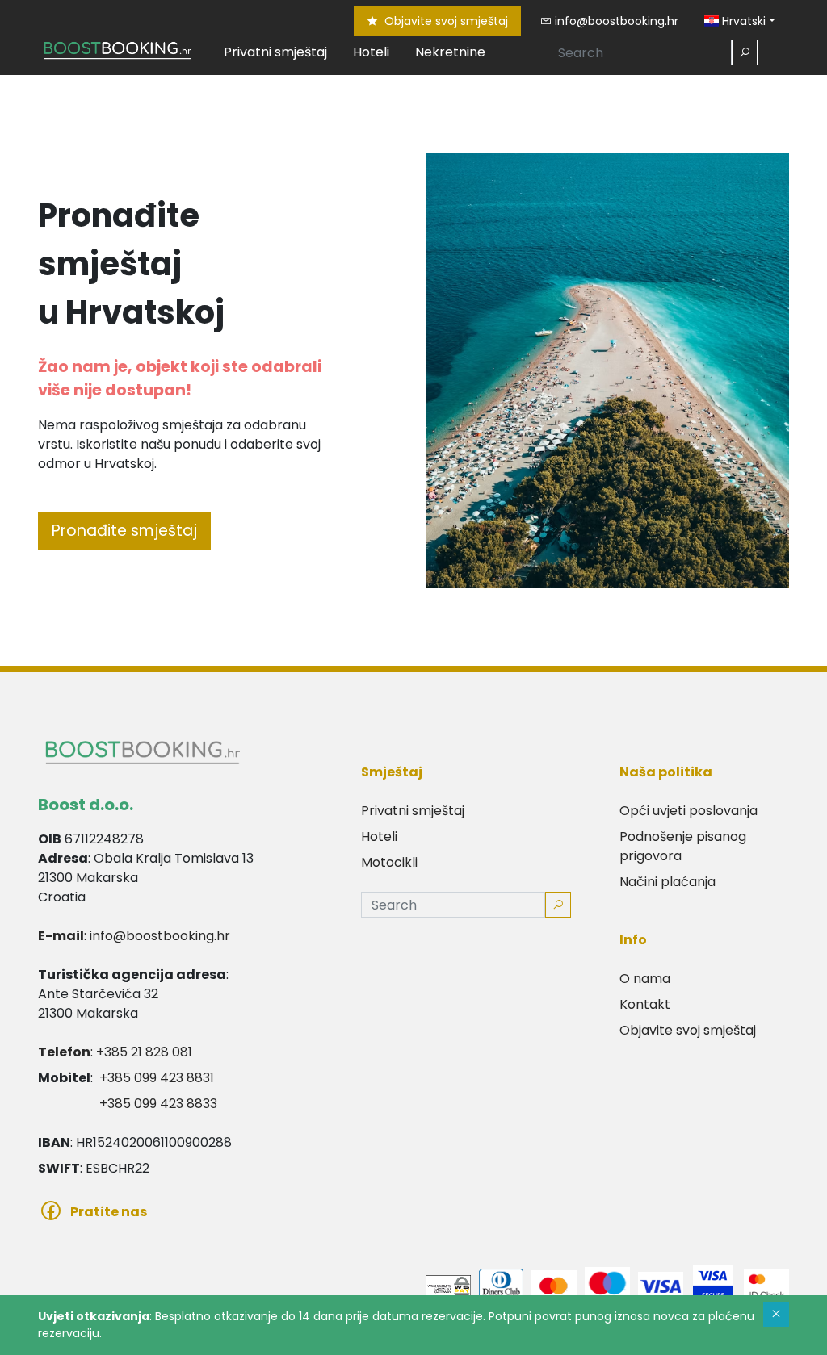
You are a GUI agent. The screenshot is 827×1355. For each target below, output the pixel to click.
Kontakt (644, 1004)
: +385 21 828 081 (115, 1052)
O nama (644, 978)
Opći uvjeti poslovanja (688, 810)
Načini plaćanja (667, 881)
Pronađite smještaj (124, 531)
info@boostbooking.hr (615, 21)
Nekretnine (450, 52)
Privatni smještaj (275, 52)
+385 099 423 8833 (158, 1103)
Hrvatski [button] (742, 21)
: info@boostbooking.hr (134, 935)
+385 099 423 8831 (156, 1078)
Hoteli (371, 52)
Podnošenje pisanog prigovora (682, 846)
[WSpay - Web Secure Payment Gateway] (448, 1285)
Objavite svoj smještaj (444, 21)
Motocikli (389, 862)
